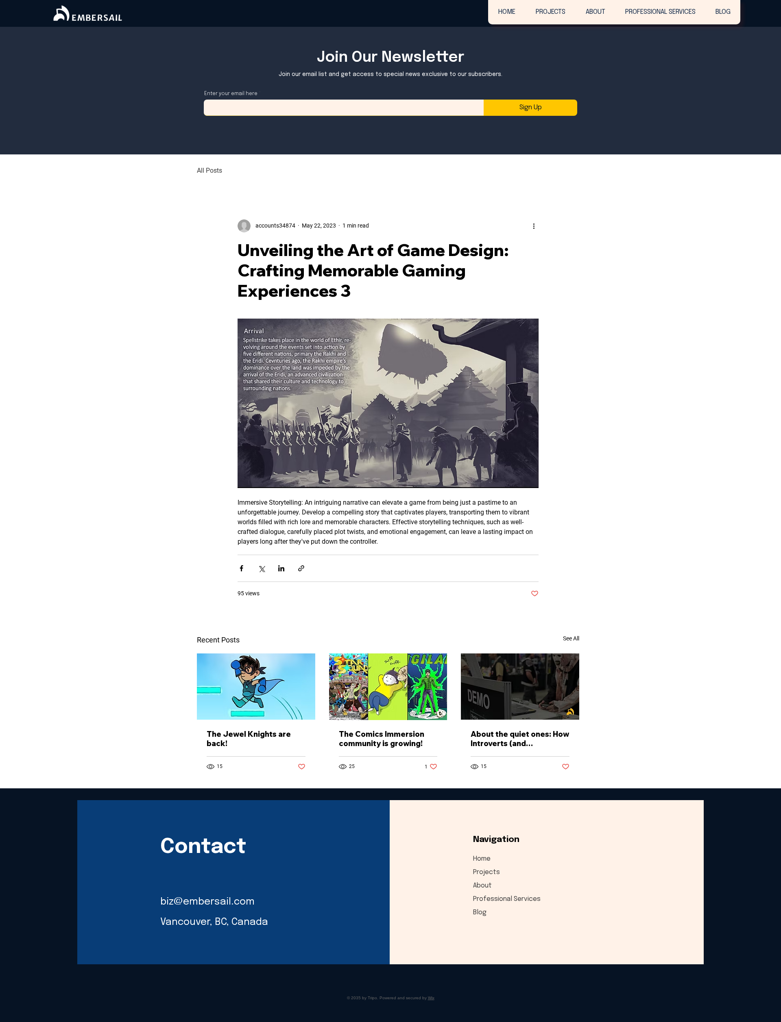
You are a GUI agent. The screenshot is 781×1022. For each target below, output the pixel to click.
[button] (550, 12)
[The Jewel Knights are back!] (256, 686)
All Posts (209, 170)
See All (571, 638)
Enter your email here (230, 93)
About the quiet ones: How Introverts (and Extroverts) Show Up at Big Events (520, 738)
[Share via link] (301, 568)
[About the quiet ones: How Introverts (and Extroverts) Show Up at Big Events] (520, 686)
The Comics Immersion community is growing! (381, 738)
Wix (431, 998)
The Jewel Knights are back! (249, 738)
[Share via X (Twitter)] (261, 568)
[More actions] (534, 226)
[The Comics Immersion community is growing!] (388, 686)
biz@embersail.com (207, 902)
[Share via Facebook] (241, 568)
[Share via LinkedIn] (281, 568)
